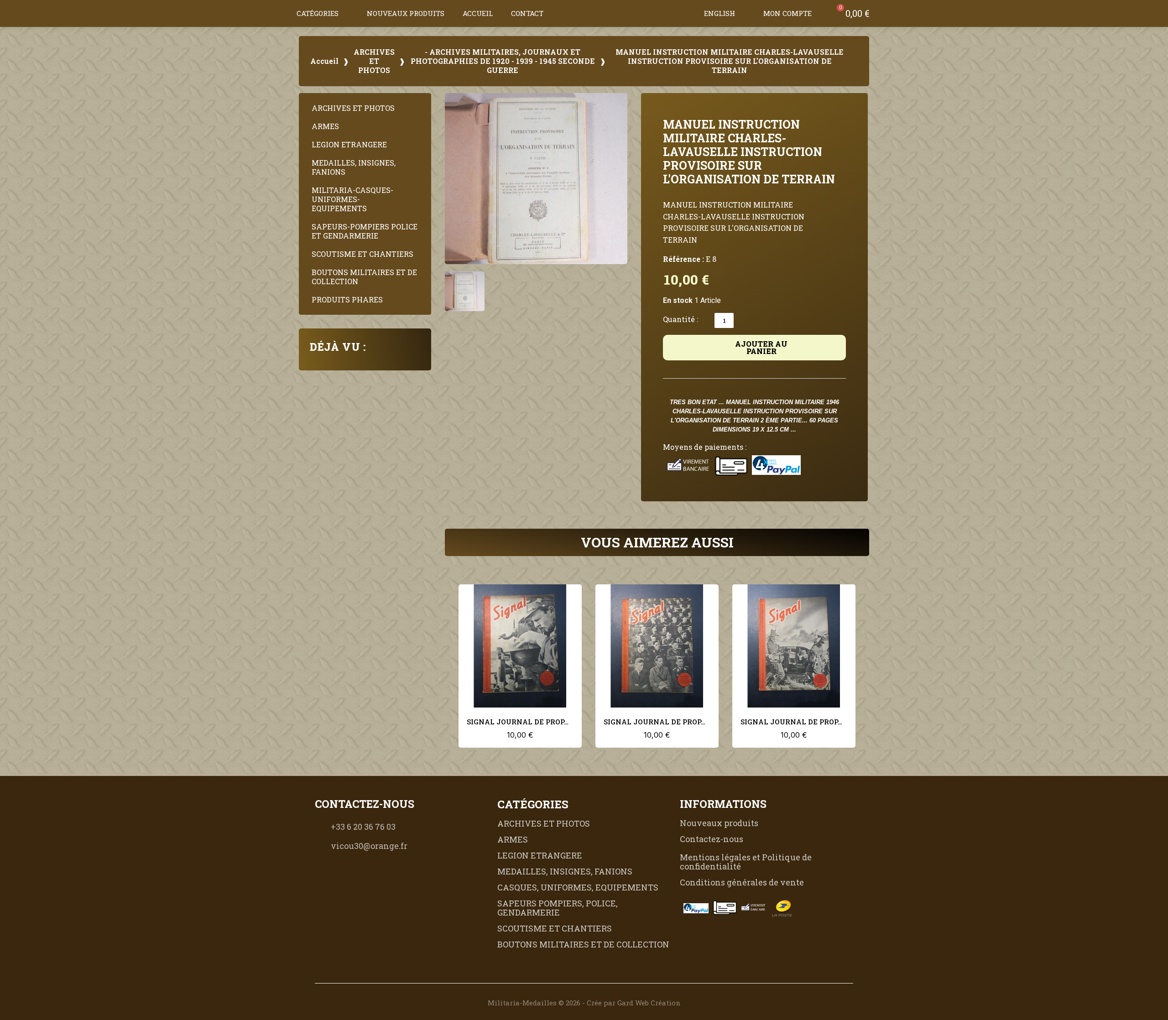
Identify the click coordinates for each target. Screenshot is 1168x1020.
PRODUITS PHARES (347, 299)
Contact (527, 13)
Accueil (478, 13)
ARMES (325, 126)
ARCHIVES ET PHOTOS (374, 61)
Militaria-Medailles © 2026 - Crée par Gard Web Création (584, 1002)
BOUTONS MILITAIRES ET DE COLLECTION (364, 276)
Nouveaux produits (405, 13)
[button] (686, 13)
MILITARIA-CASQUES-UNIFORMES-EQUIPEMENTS (352, 199)
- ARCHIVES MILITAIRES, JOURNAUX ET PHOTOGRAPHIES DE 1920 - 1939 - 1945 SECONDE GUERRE (503, 61)
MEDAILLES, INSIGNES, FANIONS (354, 167)
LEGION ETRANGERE (349, 144)
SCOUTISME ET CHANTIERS (362, 254)
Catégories (318, 13)
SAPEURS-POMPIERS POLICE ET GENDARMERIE (364, 231)
